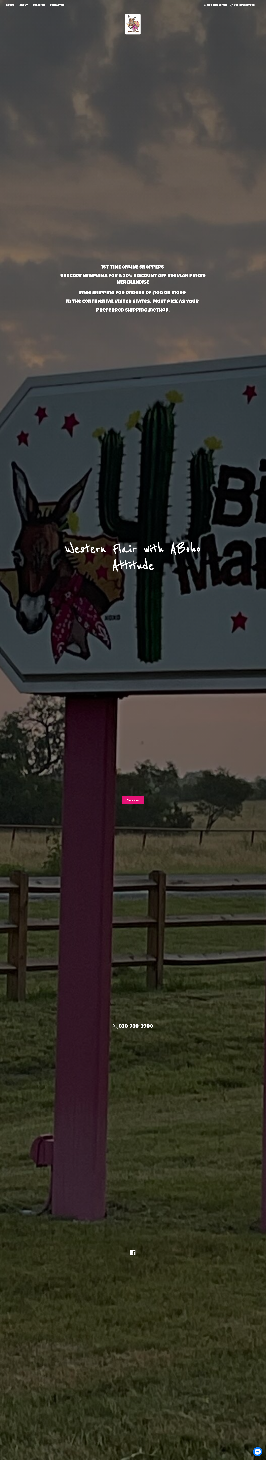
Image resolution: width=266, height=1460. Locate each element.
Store (10, 5)
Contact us (57, 5)
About (24, 5)
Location (39, 5)
